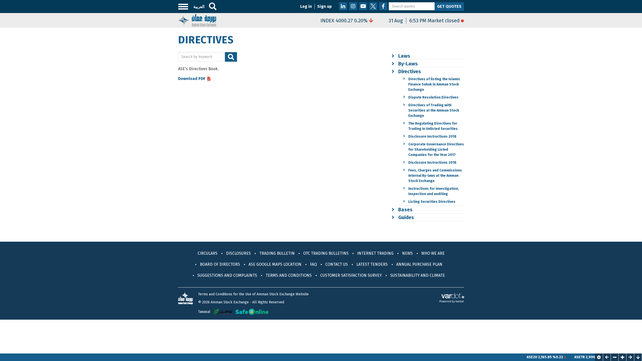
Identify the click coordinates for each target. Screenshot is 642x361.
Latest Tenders (372, 264)
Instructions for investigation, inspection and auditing (433, 191)
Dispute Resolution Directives (433, 97)
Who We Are (433, 253)
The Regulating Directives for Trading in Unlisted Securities (433, 126)
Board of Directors (220, 264)
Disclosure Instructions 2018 (432, 136)
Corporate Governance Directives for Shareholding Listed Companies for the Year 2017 (436, 149)
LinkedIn (343, 6)
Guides (406, 217)
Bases (405, 210)
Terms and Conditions (289, 275)
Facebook (383, 6)
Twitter (373, 6)
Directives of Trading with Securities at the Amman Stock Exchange (433, 110)
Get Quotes (449, 6)
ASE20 (521, 357)
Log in (306, 6)
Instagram (353, 6)
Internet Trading (375, 253)
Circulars (207, 253)
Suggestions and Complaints (227, 275)
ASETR (569, 357)
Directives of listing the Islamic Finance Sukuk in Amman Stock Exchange (434, 84)
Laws (404, 56)
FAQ (313, 264)
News (407, 253)
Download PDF (191, 79)
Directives (409, 71)
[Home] (197, 20)
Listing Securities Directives (431, 202)
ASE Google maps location (275, 264)
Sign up (324, 6)
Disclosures (238, 253)
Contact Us (336, 264)
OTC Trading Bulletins (326, 253)
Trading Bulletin (277, 253)
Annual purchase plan (419, 264)
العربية (198, 6)
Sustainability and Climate (417, 275)
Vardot (459, 301)
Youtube (363, 6)
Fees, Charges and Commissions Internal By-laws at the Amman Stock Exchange (435, 175)
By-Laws (408, 64)
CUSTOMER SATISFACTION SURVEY (351, 275)
